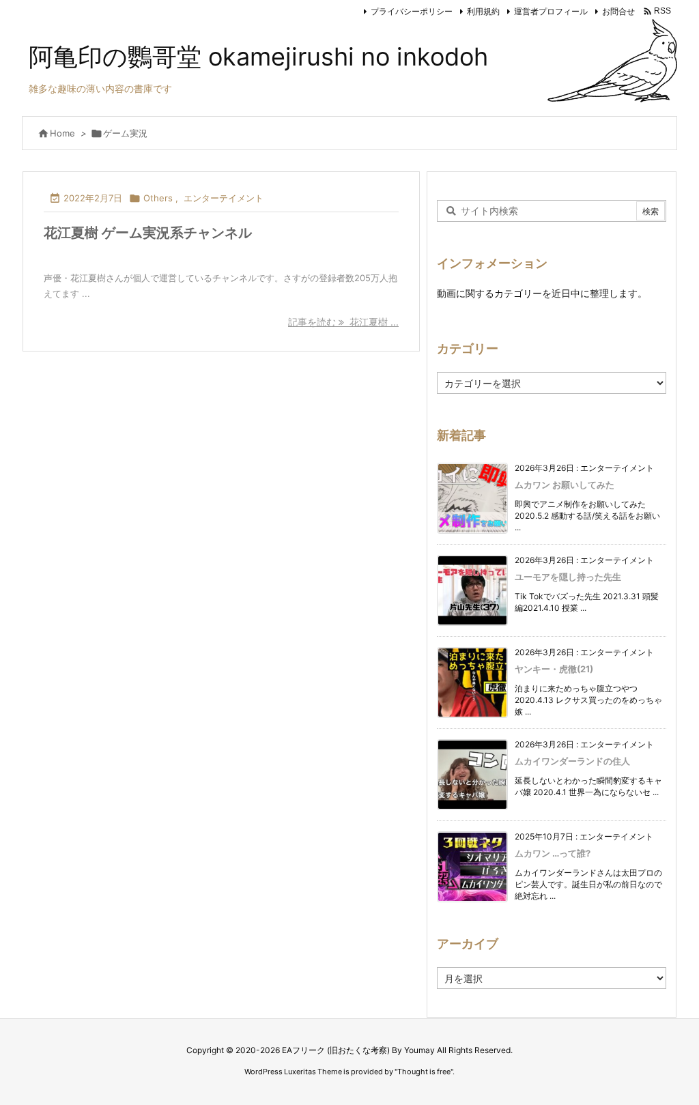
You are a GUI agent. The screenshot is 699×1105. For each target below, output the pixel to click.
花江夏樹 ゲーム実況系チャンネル (148, 233)
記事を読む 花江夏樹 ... (343, 322)
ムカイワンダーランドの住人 (572, 761)
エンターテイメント (223, 197)
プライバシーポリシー (412, 11)
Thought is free (424, 1071)
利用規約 (483, 11)
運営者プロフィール (551, 11)
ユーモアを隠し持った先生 (568, 576)
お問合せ (618, 11)
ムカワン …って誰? (552, 853)
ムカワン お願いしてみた (564, 484)
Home (62, 133)
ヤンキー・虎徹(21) (554, 668)
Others (158, 197)
